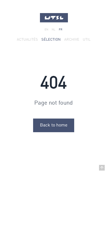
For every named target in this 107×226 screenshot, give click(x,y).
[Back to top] (102, 168)
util (86, 40)
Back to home (53, 125)
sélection (51, 40)
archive (71, 40)
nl (53, 29)
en (46, 29)
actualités (27, 40)
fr (60, 29)
